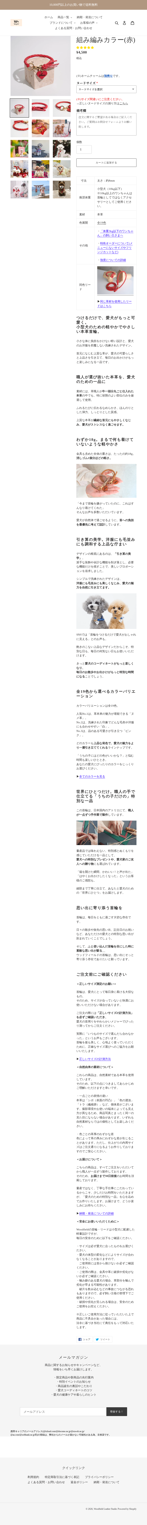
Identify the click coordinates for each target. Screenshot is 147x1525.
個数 (79, 142)
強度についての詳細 (113, 259)
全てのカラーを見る (92, 776)
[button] (85, 47)
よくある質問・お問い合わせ (46, 1482)
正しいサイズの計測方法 (95, 1059)
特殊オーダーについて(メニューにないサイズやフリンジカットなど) (115, 247)
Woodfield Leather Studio (105, 1509)
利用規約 (33, 1477)
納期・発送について (106, 1482)
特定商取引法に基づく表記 (62, 1477)
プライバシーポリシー (99, 1477)
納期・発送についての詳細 (96, 1213)
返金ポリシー (79, 1482)
